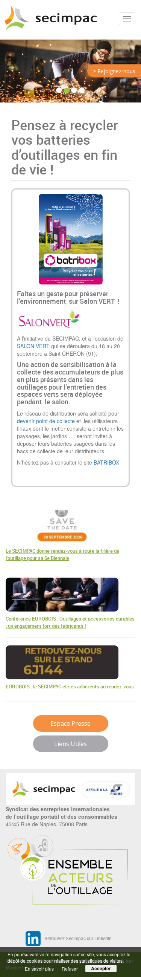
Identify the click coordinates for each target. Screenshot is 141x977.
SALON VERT (33, 346)
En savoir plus (39, 968)
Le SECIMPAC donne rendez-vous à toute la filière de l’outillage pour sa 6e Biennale (62, 554)
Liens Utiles (70, 744)
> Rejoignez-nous (114, 71)
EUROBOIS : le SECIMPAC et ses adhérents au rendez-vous (70, 686)
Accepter (101, 968)
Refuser (70, 968)
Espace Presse (70, 723)
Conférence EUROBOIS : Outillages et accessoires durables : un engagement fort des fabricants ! (70, 622)
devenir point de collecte (46, 421)
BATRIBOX (106, 462)
